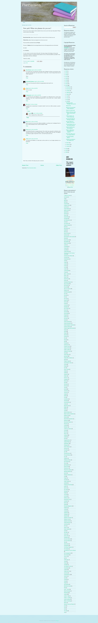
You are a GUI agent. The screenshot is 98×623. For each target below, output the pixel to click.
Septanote (66, 512)
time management (67, 553)
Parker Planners (67, 446)
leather (65, 395)
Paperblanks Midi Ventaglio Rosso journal (71, 103)
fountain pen (66, 344)
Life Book (65, 400)
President (66, 479)
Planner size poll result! (70, 110)
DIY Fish (65, 298)
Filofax (65, 333)
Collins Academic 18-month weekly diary (70, 116)
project (65, 486)
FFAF (65, 331)
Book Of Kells (66, 233)
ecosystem (66, 305)
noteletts (65, 436)
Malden (65, 407)
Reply (27, 77)
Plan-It (65, 463)
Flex (65, 338)
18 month (65, 197)
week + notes (66, 589)
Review (65, 502)
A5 (64, 198)
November (68, 88)
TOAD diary (66, 559)
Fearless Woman (67, 326)
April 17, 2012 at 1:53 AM (32, 104)
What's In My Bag (67, 600)
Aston (65, 221)
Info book (65, 384)
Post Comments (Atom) (31, 167)
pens (65, 451)
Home (24, 22)
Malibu (65, 408)
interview (65, 385)
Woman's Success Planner (69, 604)
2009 (66, 152)
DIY (64, 296)
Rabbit (65, 492)
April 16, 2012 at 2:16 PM (39, 81)
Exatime (65, 316)
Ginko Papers (66, 354)
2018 (66, 74)
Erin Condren (66, 308)
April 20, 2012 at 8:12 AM (33, 138)
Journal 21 (66, 390)
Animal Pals (66, 216)
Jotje (27, 88)
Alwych (65, 215)
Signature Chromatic (68, 517)
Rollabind (65, 507)
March (67, 142)
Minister (65, 417)
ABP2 (65, 202)
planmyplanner (66, 464)
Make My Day (66, 405)
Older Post (59, 165)
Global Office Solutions (68, 357)
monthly (65, 425)
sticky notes (66, 535)
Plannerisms (31, 5)
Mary (27, 121)
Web (65, 587)
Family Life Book (67, 321)
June (67, 97)
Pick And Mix (66, 461)
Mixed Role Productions (68, 418)
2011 (66, 148)
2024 (66, 71)
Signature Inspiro (67, 520)
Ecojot (65, 303)
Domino (65, 301)
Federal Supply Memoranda (69, 328)
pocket (65, 473)
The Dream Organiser (68, 547)
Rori (27, 104)
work (65, 605)
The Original (66, 548)
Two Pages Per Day (67, 566)
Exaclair (65, 311)
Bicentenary (66, 228)
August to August (67, 225)
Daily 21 (65, 277)
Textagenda (66, 545)
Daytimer (65, 290)
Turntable (65, 564)
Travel (65, 561)
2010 (66, 150)
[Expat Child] (70, 187)
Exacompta (66, 313)
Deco (65, 293)
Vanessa (65, 576)
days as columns (67, 288)
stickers (65, 534)
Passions (65, 448)
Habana (65, 366)
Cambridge (66, 246)
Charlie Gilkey (66, 251)
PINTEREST (66, 47)
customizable (66, 270)
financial (65, 334)
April (67, 101)
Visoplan (65, 579)
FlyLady (65, 339)
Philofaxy (65, 458)
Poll (27, 62)
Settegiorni (66, 514)
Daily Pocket (66, 278)
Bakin (65, 226)
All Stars (65, 213)
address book (66, 210)
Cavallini (65, 249)
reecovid (65, 496)
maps (65, 410)
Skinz (65, 525)
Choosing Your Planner (68, 255)
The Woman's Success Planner (70, 550)
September (68, 92)
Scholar (65, 509)
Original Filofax (67, 441)
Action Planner (66, 208)
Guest (65, 364)
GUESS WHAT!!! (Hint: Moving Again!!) (70, 128)
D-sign (65, 272)
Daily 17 (65, 275)
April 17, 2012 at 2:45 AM (37, 113)
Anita (27, 138)
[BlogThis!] (38, 61)
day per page (66, 283)
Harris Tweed (66, 369)
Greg (27, 129)
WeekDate (66, 592)
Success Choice (67, 538)
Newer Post (25, 165)
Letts (65, 397)
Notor (65, 438)
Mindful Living (66, 415)
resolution (66, 501)
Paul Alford (66, 450)
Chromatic (66, 257)
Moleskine (66, 420)
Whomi (65, 602)
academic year (67, 205)
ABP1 (65, 200)
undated (65, 569)
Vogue (65, 582)
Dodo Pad (66, 300)
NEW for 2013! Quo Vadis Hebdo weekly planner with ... (71, 113)
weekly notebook (67, 599)
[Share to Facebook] (40, 61)
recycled (65, 494)
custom (65, 268)
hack (65, 367)
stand (65, 530)
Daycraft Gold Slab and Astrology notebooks (70, 119)
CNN (65, 260)
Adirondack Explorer (30, 81)
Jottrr (65, 387)
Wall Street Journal (67, 586)
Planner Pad (68, 105)
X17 (65, 607)
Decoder (65, 295)
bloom (65, 231)
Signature (66, 515)
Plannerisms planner (68, 469)
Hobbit (65, 372)
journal (65, 389)
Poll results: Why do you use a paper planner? (70, 134)
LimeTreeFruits (67, 402)
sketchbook (66, 524)
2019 (66, 72)
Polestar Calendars (67, 474)
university (66, 572)
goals (65, 359)
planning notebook (67, 471)
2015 (66, 80)
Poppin (65, 478)
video (65, 577)
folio (65, 341)
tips (64, 558)
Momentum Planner (67, 422)
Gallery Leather (67, 349)
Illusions (65, 380)
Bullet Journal (66, 243)
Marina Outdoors (67, 412)
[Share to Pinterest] (41, 61)
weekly (65, 594)
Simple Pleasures (67, 522)
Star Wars (66, 532)
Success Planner (67, 540)
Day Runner (66, 285)
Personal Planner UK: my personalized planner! (71, 125)
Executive (66, 318)
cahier (65, 244)
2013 (66, 83)
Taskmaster (66, 543)
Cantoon (65, 248)
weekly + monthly (67, 597)
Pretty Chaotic (66, 481)
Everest (65, 310)
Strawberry (66, 537)
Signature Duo (66, 519)
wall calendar (66, 584)
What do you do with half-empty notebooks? (70, 108)
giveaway (66, 356)
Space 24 (66, 527)
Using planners (67, 574)
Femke (65, 329)
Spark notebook (67, 529)
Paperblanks (66, 443)
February (68, 144)
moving (65, 430)
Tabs (65, 542)
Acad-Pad (66, 203)
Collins (65, 262)
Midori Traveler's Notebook (69, 413)
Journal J (65, 392)
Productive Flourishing (68, 484)
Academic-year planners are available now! (70, 140)
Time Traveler (66, 554)
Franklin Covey (67, 346)
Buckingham (66, 241)
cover (65, 267)
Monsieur (65, 423)
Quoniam (65, 491)
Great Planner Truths (68, 362)
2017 (66, 76)
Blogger (57, 620)
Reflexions (66, 497)
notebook (65, 435)
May (67, 99)
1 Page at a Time (67, 195)
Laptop (65, 394)
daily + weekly (66, 273)
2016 (66, 78)
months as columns (67, 428)
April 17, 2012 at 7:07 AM (33, 121)
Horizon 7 (66, 377)
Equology (65, 306)
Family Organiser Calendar (69, 324)
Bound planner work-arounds (69, 236)
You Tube (65, 610)
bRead (65, 238)
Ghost (65, 352)
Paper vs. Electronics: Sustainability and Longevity (70, 131)
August (67, 94)
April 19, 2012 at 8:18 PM (33, 129)
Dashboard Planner (67, 282)
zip (64, 612)
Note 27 (65, 433)
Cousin (65, 265)
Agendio (65, 211)
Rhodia (65, 504)
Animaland (66, 218)
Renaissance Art (67, 499)
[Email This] (37, 61)
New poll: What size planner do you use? (70, 122)
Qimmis (65, 487)
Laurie (28, 61)
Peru (65, 456)
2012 (66, 85)
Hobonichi (66, 374)
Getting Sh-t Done (67, 351)
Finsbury (65, 336)
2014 (66, 81)
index (65, 382)
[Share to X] (39, 61)
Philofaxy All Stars (67, 459)
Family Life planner (67, 323)
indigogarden (28, 95)
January (68, 146)
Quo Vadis (66, 489)
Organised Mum (67, 440)
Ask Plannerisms (67, 220)
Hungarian (66, 379)
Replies (28, 111)
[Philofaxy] (70, 176)
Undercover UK (67, 571)
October (68, 90)
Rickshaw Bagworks (68, 506)
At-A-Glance (66, 223)
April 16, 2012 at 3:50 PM (36, 95)
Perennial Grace (67, 453)
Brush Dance (66, 239)
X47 (65, 609)
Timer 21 (65, 556)
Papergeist (66, 445)
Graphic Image (67, 361)
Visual (65, 581)
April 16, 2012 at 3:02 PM (32, 88)
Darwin (65, 280)
